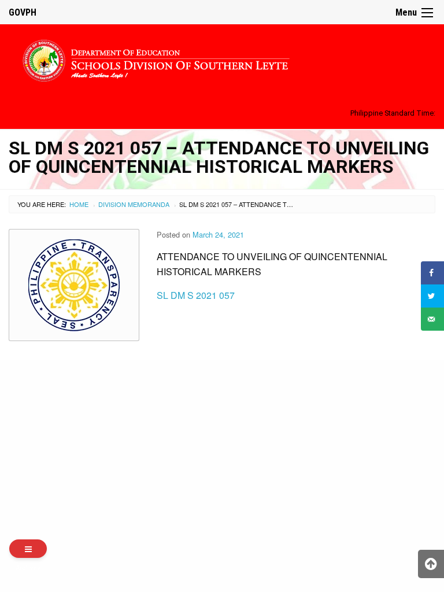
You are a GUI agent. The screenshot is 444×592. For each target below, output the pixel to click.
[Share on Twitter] (432, 296)
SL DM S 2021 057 (196, 295)
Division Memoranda (133, 204)
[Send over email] (432, 319)
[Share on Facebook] (432, 272)
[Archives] (28, 548)
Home (78, 204)
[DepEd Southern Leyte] (222, 58)
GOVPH (22, 12)
